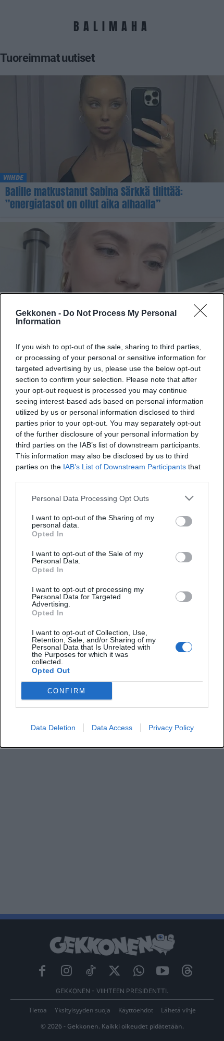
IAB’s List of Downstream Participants (124, 467)
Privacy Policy (171, 727)
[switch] (184, 521)
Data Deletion (53, 727)
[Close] (204, 314)
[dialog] (112, 520)
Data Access (112, 727)
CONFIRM (66, 691)
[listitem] (112, 498)
